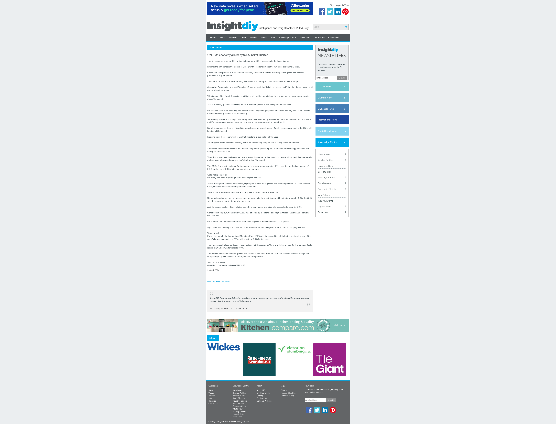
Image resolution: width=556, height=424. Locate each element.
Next (289, 367)
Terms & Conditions (289, 393)
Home (213, 37)
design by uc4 (243, 421)
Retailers (233, 37)
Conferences (262, 398)
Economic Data (325, 166)
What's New (324, 194)
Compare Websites (264, 401)
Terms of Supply (287, 396)
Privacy (284, 390)
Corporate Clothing (327, 189)
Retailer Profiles (325, 160)
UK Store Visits (263, 393)
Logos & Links (324, 206)
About (243, 37)
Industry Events (325, 200)
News (222, 37)
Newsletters (324, 154)
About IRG (261, 390)
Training (260, 396)
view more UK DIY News (218, 281)
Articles (253, 37)
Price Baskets (324, 183)
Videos (264, 37)
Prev (209, 367)
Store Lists (323, 212)
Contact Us (333, 37)
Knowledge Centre (287, 37)
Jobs (273, 37)
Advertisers (319, 37)
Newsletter (305, 37)
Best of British (324, 171)
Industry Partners (326, 177)
